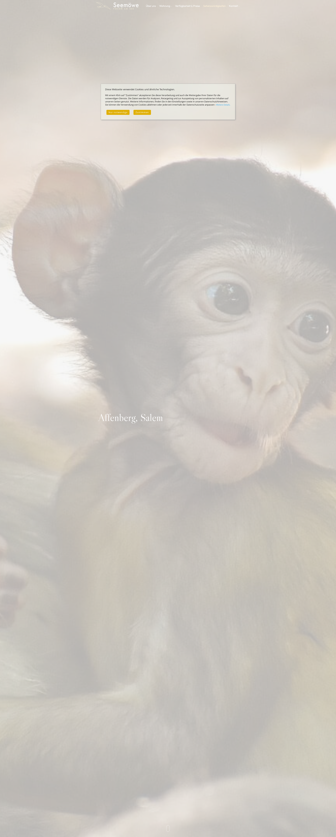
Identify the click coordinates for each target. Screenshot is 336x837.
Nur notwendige (118, 112)
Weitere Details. (223, 104)
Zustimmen (142, 112)
